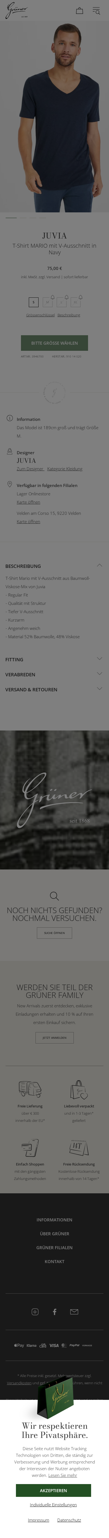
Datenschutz (69, 1520)
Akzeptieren (53, 1490)
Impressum (38, 1520)
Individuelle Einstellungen (53, 1504)
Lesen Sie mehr (62, 1475)
